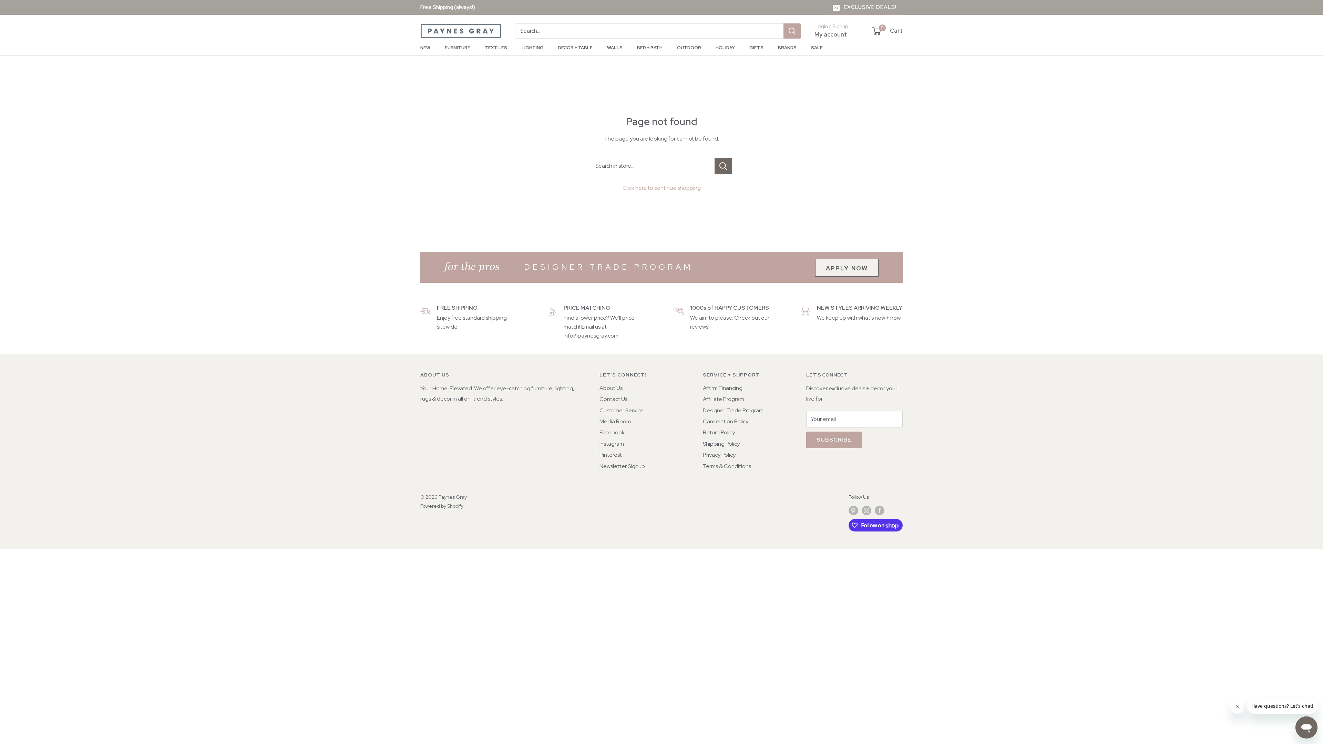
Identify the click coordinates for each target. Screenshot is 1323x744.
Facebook (612, 432)
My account (830, 34)
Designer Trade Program (733, 410)
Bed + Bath (650, 48)
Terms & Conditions (727, 466)
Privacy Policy (719, 454)
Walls (615, 48)
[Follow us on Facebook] (879, 510)
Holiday (725, 48)
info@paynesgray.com (591, 335)
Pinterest (610, 454)
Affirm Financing (722, 388)
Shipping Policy (721, 443)
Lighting (533, 48)
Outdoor (689, 48)
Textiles (496, 48)
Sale (817, 48)
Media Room (615, 421)
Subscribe (834, 439)
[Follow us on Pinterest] (853, 510)
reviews (699, 326)
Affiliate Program (723, 399)
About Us (611, 388)
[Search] (792, 31)
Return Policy (719, 432)
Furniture (457, 48)
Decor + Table (575, 48)
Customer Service (621, 410)
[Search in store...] (723, 166)
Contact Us (613, 399)
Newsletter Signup (622, 466)
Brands (787, 48)
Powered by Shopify (441, 506)
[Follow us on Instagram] (866, 510)
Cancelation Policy (725, 421)
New (425, 48)
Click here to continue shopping (662, 188)
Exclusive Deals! (870, 7)
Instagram (611, 443)
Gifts (756, 48)
